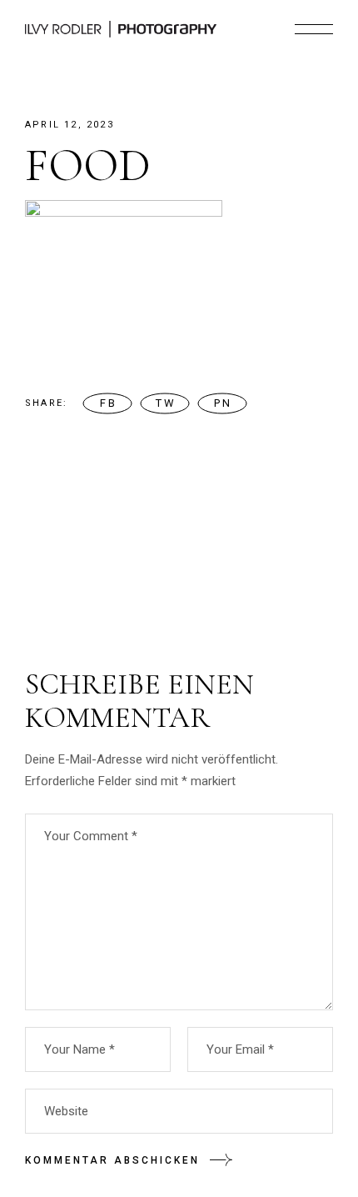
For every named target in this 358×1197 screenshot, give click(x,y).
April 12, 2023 (69, 124)
